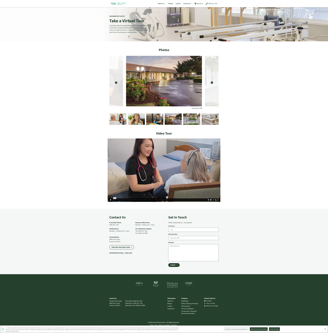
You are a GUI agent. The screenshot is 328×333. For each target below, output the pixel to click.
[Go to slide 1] (173, 119)
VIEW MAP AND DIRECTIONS (121, 247)
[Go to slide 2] (191, 119)
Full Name (171, 226)
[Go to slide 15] (136, 119)
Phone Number (173, 234)
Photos (169, 303)
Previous (116, 82)
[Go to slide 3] (210, 119)
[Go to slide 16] (154, 119)
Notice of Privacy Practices (189, 303)
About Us (170, 301)
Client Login (154, 325)
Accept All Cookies (274, 329)
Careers (169, 306)
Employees (184, 301)
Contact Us (171, 309)
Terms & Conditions (187, 309)
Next (212, 82)
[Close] (325, 329)
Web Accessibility (164, 325)
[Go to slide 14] (117, 119)
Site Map (174, 325)
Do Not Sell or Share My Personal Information (236, 329)
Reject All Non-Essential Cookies (259, 329)
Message (171, 242)
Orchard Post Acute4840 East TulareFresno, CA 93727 (115, 303)
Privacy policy (185, 306)
